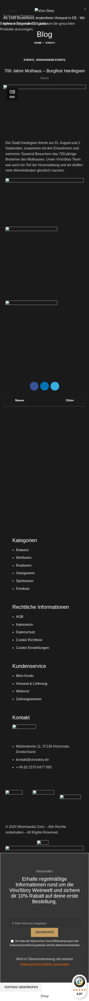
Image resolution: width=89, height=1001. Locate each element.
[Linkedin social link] (50, 3)
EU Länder (39, 23)
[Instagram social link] (44, 3)
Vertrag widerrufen (21, 987)
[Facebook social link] (39, 3)
